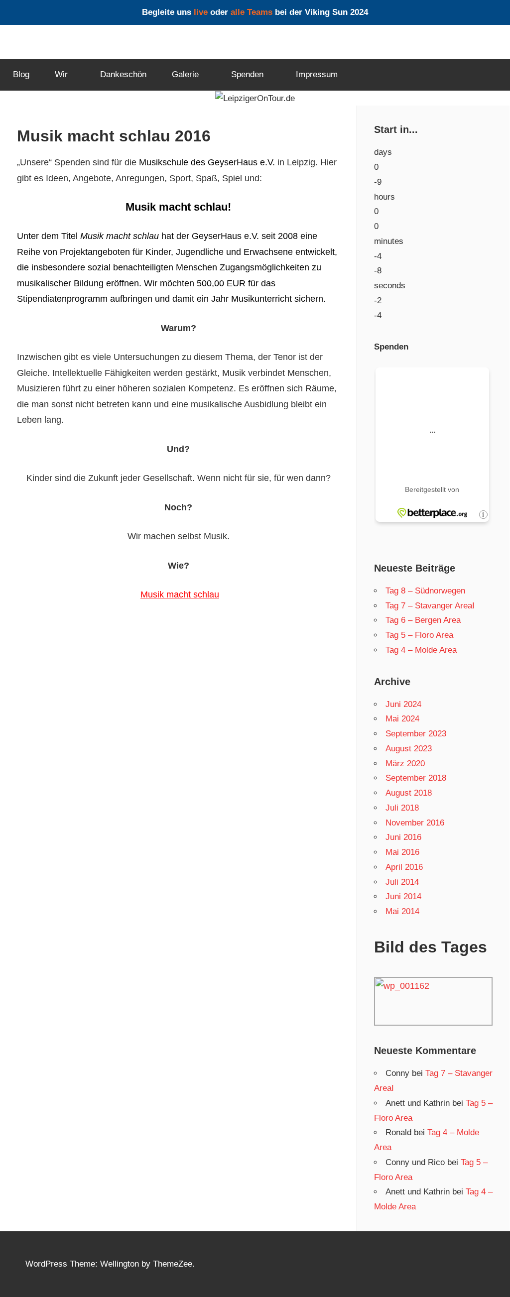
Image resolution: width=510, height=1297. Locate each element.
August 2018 (408, 793)
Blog (21, 74)
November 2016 (414, 822)
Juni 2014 (403, 896)
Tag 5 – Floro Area (419, 635)
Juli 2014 (402, 882)
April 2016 (404, 867)
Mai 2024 (402, 718)
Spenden (247, 74)
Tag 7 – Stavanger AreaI (430, 605)
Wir (61, 74)
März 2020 (405, 763)
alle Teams (251, 12)
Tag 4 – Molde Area (421, 650)
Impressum (317, 74)
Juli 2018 (402, 808)
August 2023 (408, 748)
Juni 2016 (403, 837)
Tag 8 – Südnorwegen (425, 590)
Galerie (185, 74)
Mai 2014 (402, 911)
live (201, 12)
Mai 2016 (402, 852)
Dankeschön (123, 74)
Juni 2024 (403, 704)
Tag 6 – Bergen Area (423, 620)
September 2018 (415, 778)
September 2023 (415, 733)
